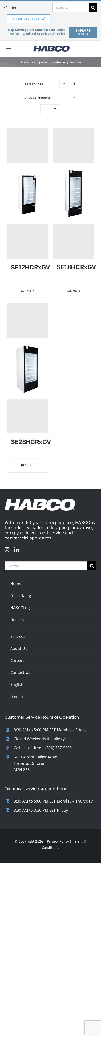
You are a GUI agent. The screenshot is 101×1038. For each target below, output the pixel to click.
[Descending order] (74, 83)
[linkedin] (14, 7)
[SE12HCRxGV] (27, 193)
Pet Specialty (41, 62)
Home (24, 62)
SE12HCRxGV (30, 267)
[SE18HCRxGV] (73, 193)
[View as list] (54, 109)
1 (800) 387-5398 (57, 747)
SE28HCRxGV (31, 441)
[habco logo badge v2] (51, 47)
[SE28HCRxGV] (27, 368)
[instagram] (5, 7)
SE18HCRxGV (76, 267)
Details (29, 291)
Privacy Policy (58, 841)
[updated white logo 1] (40, 501)
